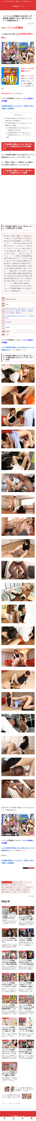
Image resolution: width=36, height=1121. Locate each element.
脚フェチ (23, 308)
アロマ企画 (8, 322)
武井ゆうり (18, 312)
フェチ (28, 308)
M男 (7, 308)
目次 (15, 115)
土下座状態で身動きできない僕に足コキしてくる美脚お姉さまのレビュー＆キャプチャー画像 (19, 135)
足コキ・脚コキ (13, 308)
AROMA (8, 327)
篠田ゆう (18, 310)
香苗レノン (24, 310)
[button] (32, 569)
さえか (7, 312)
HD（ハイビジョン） (27, 882)
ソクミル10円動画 (7, 882)
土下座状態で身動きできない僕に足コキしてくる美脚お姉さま (18, 887)
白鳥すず (12, 312)
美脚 (19, 308)
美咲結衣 (30, 310)
